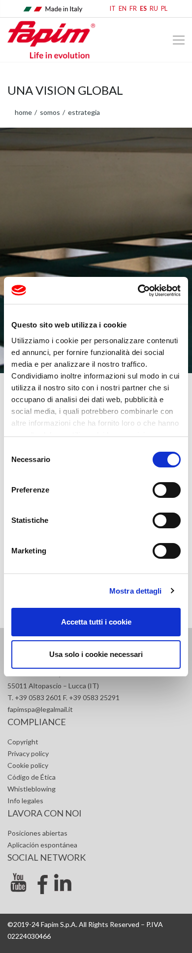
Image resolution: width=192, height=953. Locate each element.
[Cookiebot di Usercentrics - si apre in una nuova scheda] (138, 290)
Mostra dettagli (135, 591)
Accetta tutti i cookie (96, 622)
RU (154, 8)
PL (164, 8)
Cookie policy (27, 765)
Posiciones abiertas (37, 833)
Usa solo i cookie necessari (96, 654)
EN (123, 8)
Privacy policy (28, 753)
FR (133, 8)
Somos (49, 112)
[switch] (167, 490)
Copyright (22, 741)
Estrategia (83, 112)
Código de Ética (31, 777)
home (23, 112)
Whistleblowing (31, 789)
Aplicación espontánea (42, 845)
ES (143, 8)
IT (113, 8)
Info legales (25, 800)
